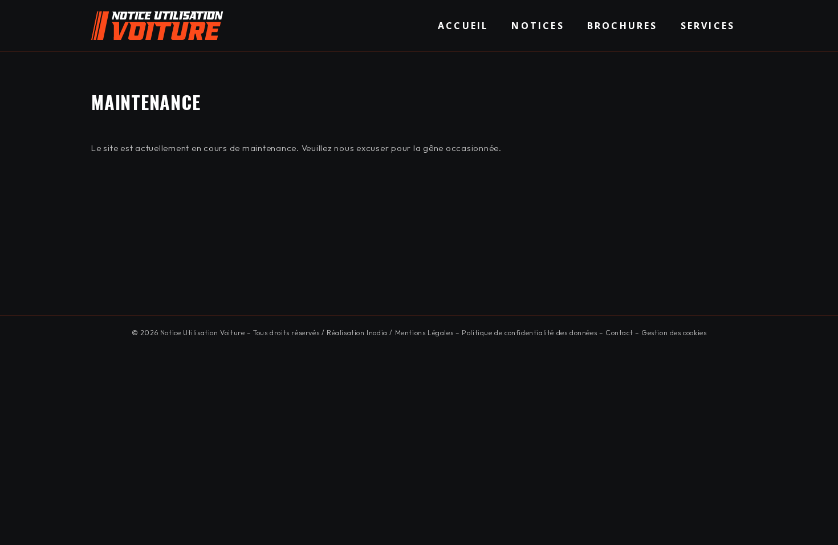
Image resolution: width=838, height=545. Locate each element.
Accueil (463, 25)
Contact (619, 332)
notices (537, 25)
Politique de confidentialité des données (529, 332)
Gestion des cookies (673, 332)
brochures (622, 25)
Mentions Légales (424, 332)
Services (708, 25)
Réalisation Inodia (357, 332)
